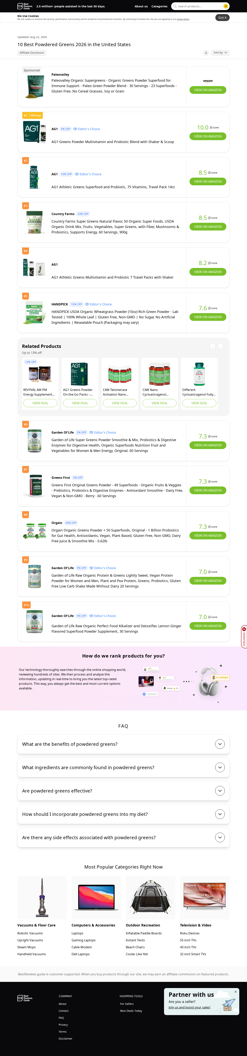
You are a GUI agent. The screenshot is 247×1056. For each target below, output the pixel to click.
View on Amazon (208, 90)
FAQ (61, 1018)
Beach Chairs (135, 947)
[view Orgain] (34, 531)
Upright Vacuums (30, 940)
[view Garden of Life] (34, 441)
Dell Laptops (81, 954)
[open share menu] (206, 53)
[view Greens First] (34, 486)
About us (141, 6)
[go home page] (25, 6)
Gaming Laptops (84, 940)
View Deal (40, 403)
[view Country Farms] (34, 222)
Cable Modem (82, 947)
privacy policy (183, 19)
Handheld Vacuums (31, 954)
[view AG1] (34, 132)
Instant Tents (135, 940)
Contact (64, 1011)
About (62, 1004)
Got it (222, 17)
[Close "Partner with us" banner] (235, 991)
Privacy (63, 1024)
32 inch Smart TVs (193, 954)
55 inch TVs (188, 940)
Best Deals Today (131, 1011)
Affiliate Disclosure (32, 52)
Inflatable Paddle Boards (144, 933)
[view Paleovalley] (34, 86)
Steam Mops (26, 947)
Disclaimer (65, 1038)
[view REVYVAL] (40, 374)
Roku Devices (190, 933)
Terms (63, 1031)
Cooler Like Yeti (137, 954)
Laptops (77, 933)
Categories (159, 6)
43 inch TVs (188, 947)
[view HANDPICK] (34, 312)
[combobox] (200, 6)
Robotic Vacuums (30, 933)
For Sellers (127, 1004)
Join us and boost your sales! (189, 1007)
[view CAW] (120, 374)
